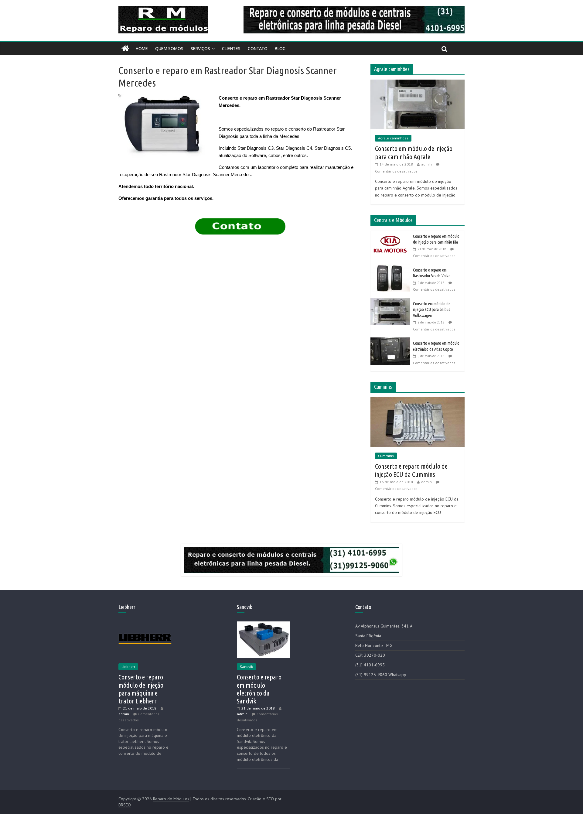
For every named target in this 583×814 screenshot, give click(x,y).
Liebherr (128, 666)
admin (426, 164)
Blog (280, 48)
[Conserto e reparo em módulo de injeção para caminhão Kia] (391, 234)
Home (142, 48)
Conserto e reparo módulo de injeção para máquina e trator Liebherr (140, 689)
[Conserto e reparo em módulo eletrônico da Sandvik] (263, 624)
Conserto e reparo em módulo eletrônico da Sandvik (259, 689)
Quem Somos (169, 48)
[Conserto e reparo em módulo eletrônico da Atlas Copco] (391, 341)
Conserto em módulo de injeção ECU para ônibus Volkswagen (431, 309)
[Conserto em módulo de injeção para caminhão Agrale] (417, 83)
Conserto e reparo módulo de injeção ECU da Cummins (411, 470)
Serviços (200, 48)
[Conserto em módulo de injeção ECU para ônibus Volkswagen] (391, 301)
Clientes (231, 48)
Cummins (386, 455)
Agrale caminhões (393, 138)
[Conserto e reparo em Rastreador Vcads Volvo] (391, 267)
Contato (258, 48)
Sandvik (246, 666)
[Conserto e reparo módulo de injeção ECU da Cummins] (417, 400)
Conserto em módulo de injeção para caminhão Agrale (413, 152)
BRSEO (124, 805)
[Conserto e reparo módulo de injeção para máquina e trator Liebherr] (145, 624)
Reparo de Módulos (171, 799)
